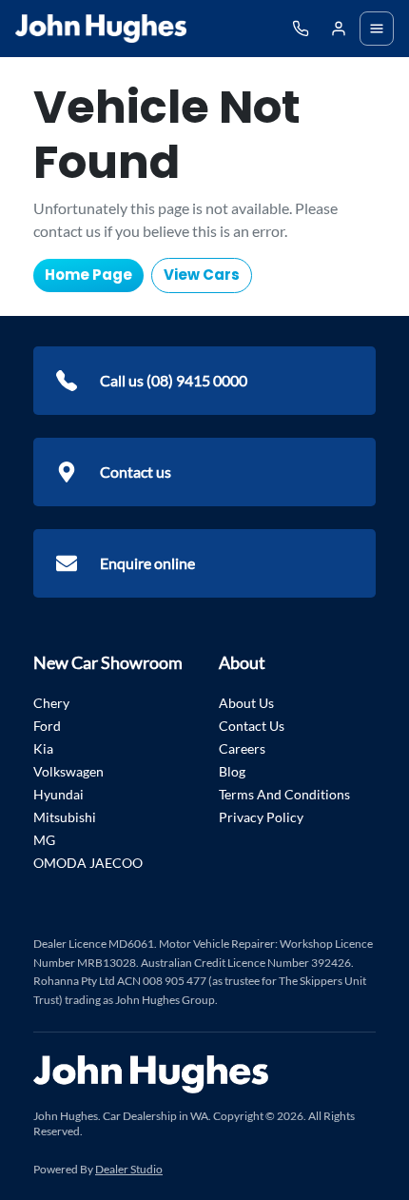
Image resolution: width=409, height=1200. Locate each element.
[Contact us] (338, 28)
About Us (246, 703)
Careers (242, 748)
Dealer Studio (129, 1169)
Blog (232, 771)
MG (44, 840)
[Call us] (300, 28)
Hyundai (58, 794)
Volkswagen (68, 771)
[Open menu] (377, 28)
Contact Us (251, 726)
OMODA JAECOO (88, 863)
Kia (43, 748)
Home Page (88, 275)
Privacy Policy (261, 817)
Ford (47, 726)
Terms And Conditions (284, 794)
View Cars (202, 275)
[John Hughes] (100, 28)
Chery (51, 703)
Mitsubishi (64, 817)
